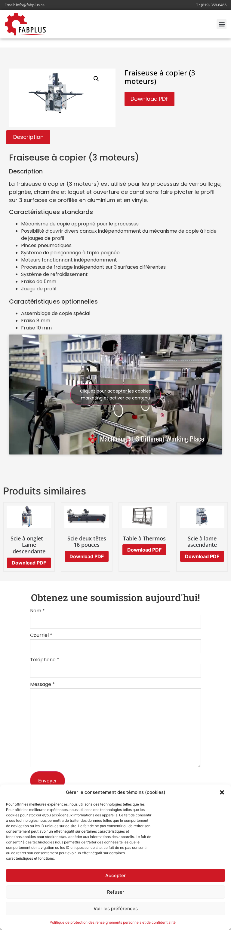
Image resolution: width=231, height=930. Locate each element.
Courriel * (41, 636)
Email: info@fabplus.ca (25, 5)
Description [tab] (28, 137)
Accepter (115, 875)
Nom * (37, 611)
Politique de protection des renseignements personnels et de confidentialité (113, 922)
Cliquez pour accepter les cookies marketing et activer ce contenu (115, 394)
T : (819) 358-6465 (211, 5)
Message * (42, 685)
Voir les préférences (116, 908)
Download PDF (149, 98)
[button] (222, 792)
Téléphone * (44, 660)
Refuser (115, 892)
